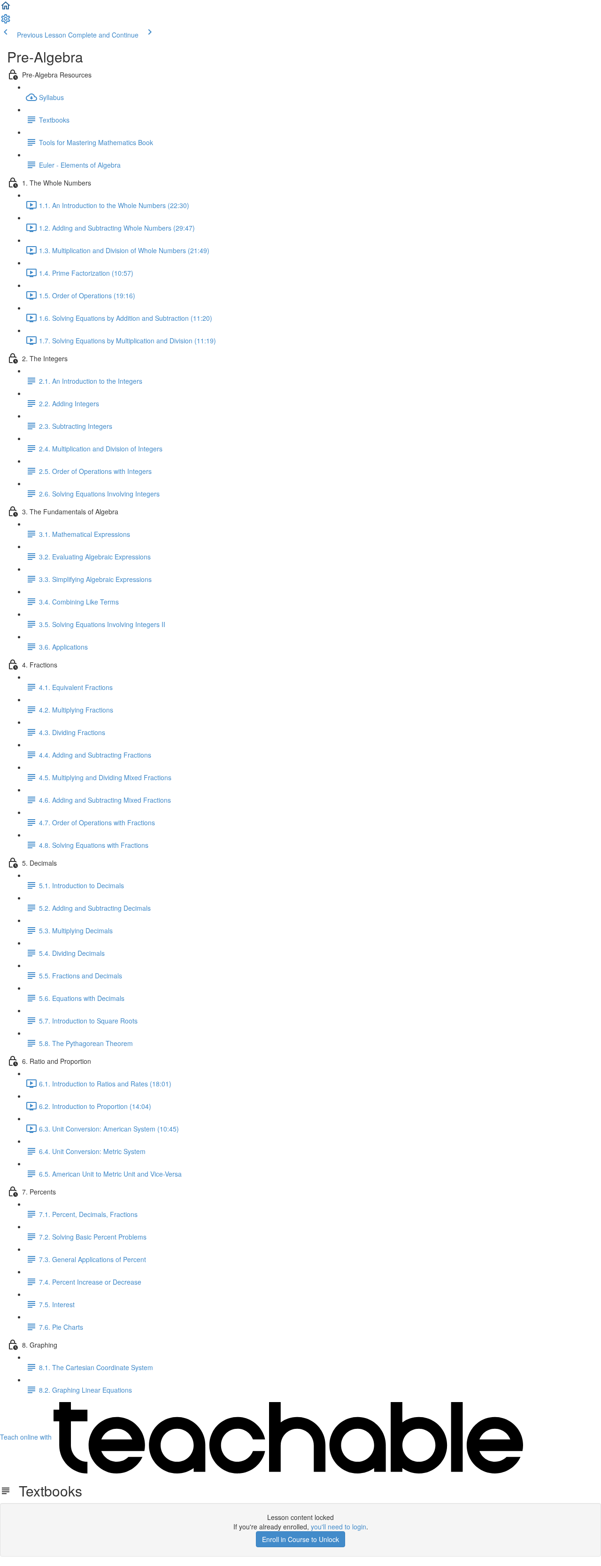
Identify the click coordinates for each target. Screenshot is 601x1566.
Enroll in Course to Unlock (300, 1539)
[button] (5, 8)
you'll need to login (338, 1526)
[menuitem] (5, 21)
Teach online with (27, 1437)
